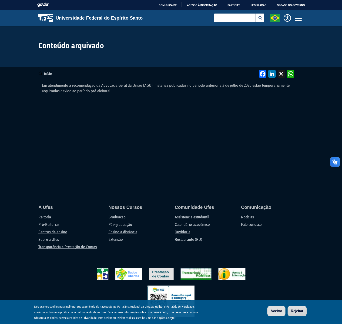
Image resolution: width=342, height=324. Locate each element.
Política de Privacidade (83, 318)
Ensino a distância (122, 231)
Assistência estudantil (192, 216)
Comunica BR (168, 5)
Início (48, 73)
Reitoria (44, 216)
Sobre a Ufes (48, 239)
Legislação (258, 5)
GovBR (43, 5)
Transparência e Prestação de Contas (67, 246)
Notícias (247, 216)
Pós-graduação (120, 224)
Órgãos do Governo (291, 5)
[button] (275, 17)
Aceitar (276, 311)
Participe (234, 5)
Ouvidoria (182, 231)
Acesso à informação (202, 5)
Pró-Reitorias (48, 224)
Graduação (117, 216)
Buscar (259, 18)
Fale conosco (251, 224)
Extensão (115, 239)
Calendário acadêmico (192, 224)
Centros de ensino (52, 231)
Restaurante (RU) (188, 239)
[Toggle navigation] (298, 18)
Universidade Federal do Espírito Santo (99, 18)
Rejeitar (297, 311)
